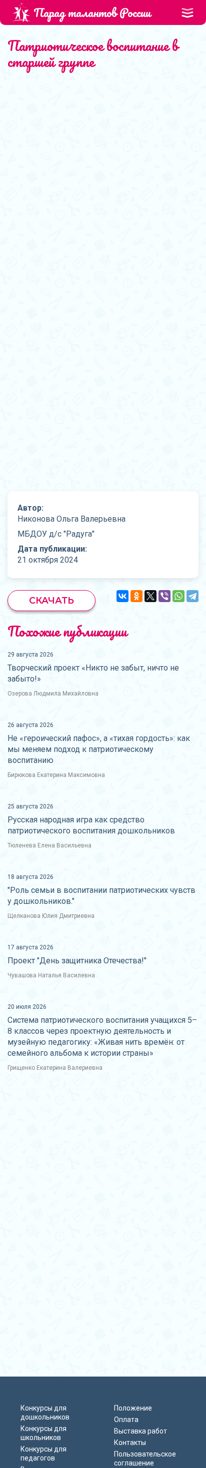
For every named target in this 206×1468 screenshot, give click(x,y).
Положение (133, 1408)
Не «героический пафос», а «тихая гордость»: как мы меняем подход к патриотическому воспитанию (99, 749)
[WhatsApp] (178, 596)
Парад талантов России (92, 12)
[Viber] (164, 596)
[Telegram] (192, 596)
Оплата (126, 1420)
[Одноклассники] (136, 596)
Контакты (130, 1443)
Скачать (51, 600)
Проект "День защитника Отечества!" (77, 960)
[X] (150, 596)
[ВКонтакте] (122, 596)
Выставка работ (140, 1431)
